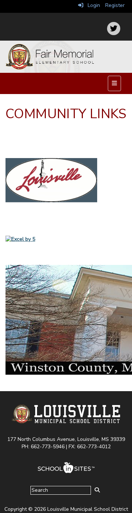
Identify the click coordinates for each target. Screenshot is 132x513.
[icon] (113, 28)
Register (115, 5)
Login (91, 5)
